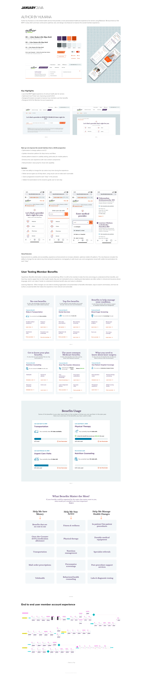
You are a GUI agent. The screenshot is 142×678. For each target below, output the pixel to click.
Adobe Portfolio (73, 672)
